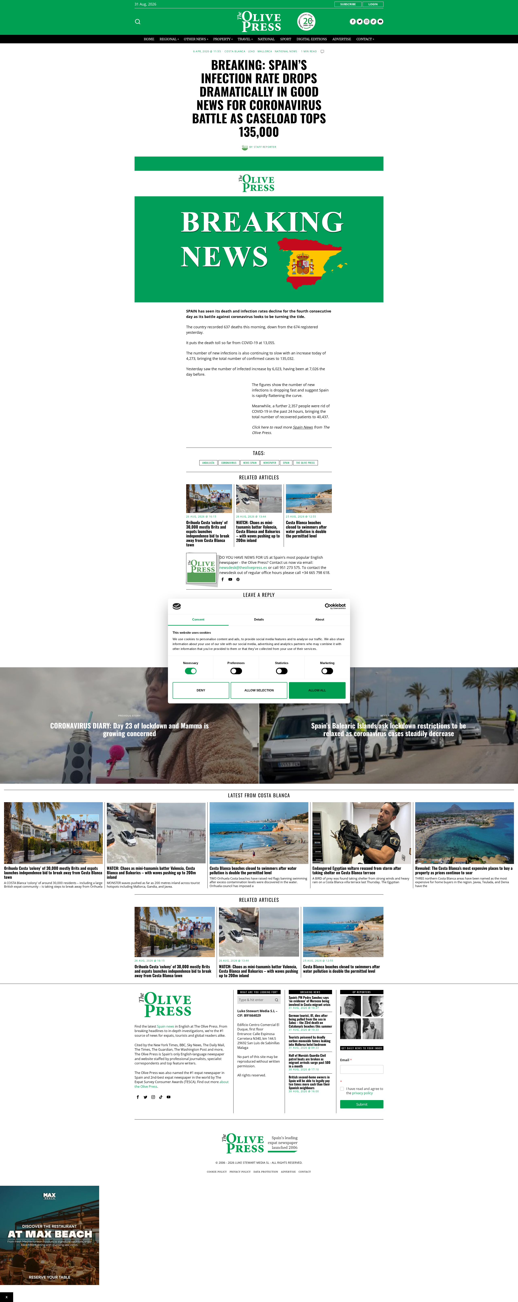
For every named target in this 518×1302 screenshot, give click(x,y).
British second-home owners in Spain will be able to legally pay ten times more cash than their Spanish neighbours (309, 1082)
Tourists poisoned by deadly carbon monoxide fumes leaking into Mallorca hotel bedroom (309, 1040)
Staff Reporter (265, 147)
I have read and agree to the (364, 1091)
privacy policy (362, 1093)
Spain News (303, 427)
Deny (201, 690)
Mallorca (265, 51)
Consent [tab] (198, 619)
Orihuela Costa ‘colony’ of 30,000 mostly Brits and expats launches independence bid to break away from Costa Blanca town (207, 533)
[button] (277, 1000)
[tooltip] (353, 21)
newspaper (269, 462)
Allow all (317, 690)
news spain (250, 462)
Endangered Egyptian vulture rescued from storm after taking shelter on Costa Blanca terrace (356, 870)
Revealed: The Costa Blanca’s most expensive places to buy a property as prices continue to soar (464, 870)
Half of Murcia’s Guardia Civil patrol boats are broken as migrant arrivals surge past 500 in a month (309, 1061)
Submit (361, 1104)
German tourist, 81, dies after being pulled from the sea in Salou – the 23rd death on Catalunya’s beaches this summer (310, 1021)
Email (346, 1060)
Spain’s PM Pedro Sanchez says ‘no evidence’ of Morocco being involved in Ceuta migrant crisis (309, 1001)
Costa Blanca (235, 51)
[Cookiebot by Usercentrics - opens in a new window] (328, 606)
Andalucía (208, 462)
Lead (251, 51)
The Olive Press (305, 462)
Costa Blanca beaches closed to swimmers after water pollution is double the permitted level (306, 529)
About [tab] (319, 619)
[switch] (236, 671)
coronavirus (229, 462)
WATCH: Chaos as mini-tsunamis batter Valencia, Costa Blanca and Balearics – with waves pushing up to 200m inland (258, 531)
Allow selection (259, 690)
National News (286, 51)
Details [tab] (259, 619)
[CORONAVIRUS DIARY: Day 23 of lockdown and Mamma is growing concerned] (129, 725)
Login (373, 4)
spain (286, 462)
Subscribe (348, 4)
